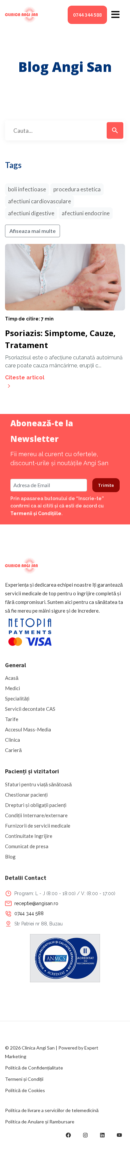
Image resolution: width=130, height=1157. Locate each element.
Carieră (13, 750)
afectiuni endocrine (86, 213)
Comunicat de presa (26, 846)
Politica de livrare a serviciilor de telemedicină (52, 1110)
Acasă (11, 678)
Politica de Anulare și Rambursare (39, 1121)
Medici (12, 688)
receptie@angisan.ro (36, 903)
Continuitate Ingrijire (28, 836)
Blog (10, 857)
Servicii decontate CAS (30, 709)
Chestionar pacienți (26, 795)
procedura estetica (77, 189)
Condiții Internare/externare (36, 815)
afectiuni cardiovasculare (39, 201)
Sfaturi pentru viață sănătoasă (38, 784)
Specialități (17, 698)
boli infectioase (27, 189)
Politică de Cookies (25, 1090)
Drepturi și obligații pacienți (35, 805)
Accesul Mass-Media (28, 729)
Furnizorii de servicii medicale (37, 826)
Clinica (12, 740)
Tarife (11, 719)
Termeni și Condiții (24, 1079)
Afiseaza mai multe (32, 231)
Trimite (106, 485)
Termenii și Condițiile (35, 513)
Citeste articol (24, 377)
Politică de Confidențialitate (34, 1067)
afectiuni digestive (31, 213)
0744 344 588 (87, 14)
